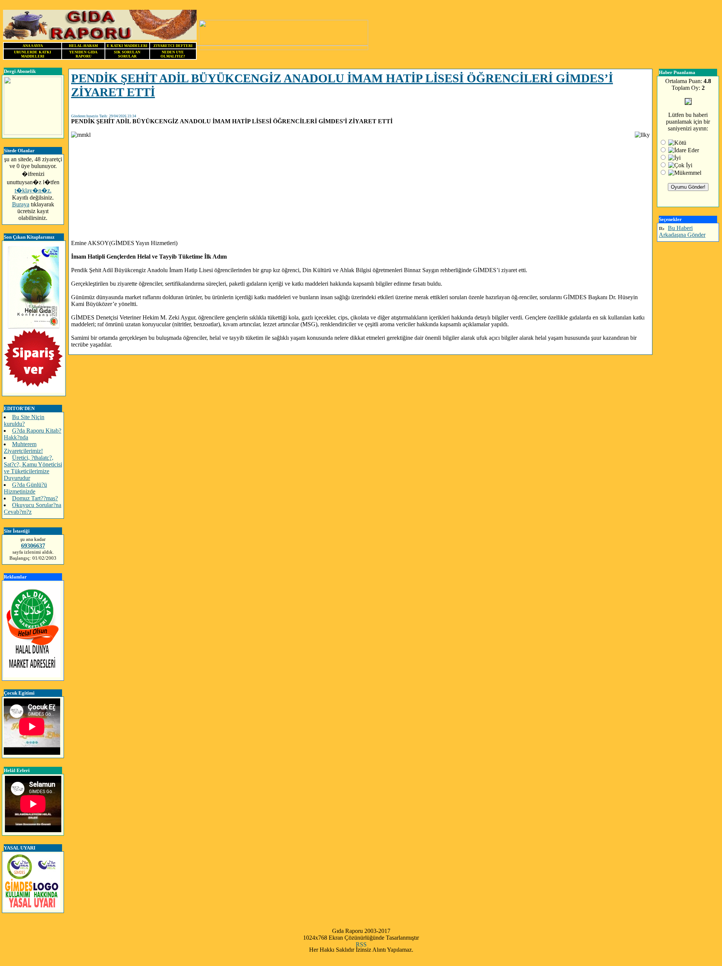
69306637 (33, 545)
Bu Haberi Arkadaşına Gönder (682, 231)
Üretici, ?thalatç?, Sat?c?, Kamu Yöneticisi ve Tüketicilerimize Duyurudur (33, 467)
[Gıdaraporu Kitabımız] (34, 391)
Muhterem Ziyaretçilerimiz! (23, 447)
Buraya (20, 204)
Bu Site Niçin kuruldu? (24, 420)
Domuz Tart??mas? (35, 498)
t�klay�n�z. (33, 190)
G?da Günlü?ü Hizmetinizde (25, 488)
